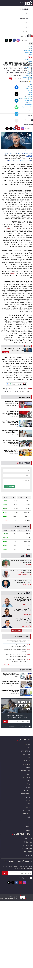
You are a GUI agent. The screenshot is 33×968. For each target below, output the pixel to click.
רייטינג (28, 800)
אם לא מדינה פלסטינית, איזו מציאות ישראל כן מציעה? (21, 561)
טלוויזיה (28, 787)
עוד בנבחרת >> (16, 630)
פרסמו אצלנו (28, 852)
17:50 (28, 649)
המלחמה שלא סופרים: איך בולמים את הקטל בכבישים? (20, 571)
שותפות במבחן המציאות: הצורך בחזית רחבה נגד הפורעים (22, 581)
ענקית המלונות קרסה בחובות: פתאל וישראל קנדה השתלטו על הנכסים (10, 413)
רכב (29, 804)
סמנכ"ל (11, 391)
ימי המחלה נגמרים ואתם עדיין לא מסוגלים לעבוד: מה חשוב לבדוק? (10, 682)
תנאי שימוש (28, 842)
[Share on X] (16, 94)
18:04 (28, 654)
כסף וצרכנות (26, 754)
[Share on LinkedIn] (16, 101)
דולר (4, 389)
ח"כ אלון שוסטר (27, 585)
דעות (27, 13)
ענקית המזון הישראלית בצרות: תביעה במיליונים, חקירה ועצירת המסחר (11, 403)
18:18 (28, 659)
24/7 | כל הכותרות (22, 636)
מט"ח (22, 391)
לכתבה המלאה (5, 352)
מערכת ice (29, 78)
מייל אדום (29, 855)
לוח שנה (27, 830)
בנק (15, 389)
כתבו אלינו (28, 839)
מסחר (16, 391)
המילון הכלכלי (26, 810)
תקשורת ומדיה (25, 751)
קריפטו (28, 781)
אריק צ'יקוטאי (22, 389)
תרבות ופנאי (26, 814)
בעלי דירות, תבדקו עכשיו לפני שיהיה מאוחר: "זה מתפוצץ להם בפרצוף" (11, 674)
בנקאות (10, 389)
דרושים (28, 827)
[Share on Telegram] (16, 114)
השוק (29, 57)
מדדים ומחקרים (25, 771)
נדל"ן (28, 758)
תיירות (28, 817)
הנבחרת (22, 2)
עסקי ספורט (26, 790)
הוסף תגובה (8, 486)
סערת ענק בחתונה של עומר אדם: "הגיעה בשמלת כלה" (10, 431)
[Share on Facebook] (16, 87)
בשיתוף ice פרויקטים (14, 678)
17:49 (28, 645)
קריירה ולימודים (25, 794)
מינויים (28, 797)
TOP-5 (28, 820)
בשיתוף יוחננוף (15, 453)
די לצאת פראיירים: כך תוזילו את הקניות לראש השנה (10, 451)
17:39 (28, 640)
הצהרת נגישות (27, 845)
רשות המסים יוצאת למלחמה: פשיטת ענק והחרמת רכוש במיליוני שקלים (10, 422)
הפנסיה (8, 229)
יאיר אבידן (28, 564)
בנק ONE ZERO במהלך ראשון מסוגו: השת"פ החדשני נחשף (14, 349)
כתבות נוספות (25, 670)
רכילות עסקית (26, 777)
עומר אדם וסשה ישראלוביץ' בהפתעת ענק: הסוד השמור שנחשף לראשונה (10, 442)
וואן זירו (28, 391)
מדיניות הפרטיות (26, 848)
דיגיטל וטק (27, 761)
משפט (28, 767)
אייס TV (28, 823)
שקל (5, 391)
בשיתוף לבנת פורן (15, 685)
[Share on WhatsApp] (16, 107)
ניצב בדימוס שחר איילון (24, 574)
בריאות (28, 807)
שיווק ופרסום (26, 764)
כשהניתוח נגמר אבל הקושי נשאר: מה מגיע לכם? (10, 690)
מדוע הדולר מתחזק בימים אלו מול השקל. (19, 160)
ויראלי (28, 784)
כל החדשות (6, 664)
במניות (12, 273)
